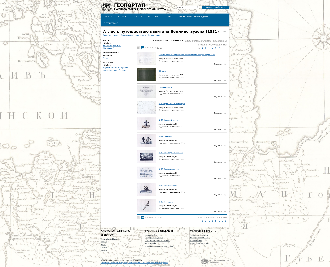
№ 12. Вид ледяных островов (171, 153)
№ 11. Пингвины (165, 136)
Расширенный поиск (215, 7)
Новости (137, 17)
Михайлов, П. (108, 48)
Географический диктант (154, 238)
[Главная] (106, 7)
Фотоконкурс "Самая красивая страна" (159, 246)
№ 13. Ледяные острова (169, 169)
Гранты (103, 245)
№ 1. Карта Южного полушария (172, 104)
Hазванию (176, 40)
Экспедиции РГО (151, 243)
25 (158, 48)
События (104, 247)
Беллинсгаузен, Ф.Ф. (112, 46)
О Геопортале (111, 23)
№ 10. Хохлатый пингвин (169, 120)
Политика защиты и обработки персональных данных (148, 263)
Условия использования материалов (114, 263)
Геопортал (107, 35)
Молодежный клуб (151, 235)
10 (155, 48)
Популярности (220, 40)
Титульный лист (165, 87)
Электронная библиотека (198, 235)
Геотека (168, 17)
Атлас (105, 58)
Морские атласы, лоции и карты (133, 35)
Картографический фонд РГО (193, 17)
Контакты (104, 250)
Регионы (104, 242)
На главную (215, 261)
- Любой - (107, 43)
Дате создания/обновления (198, 40)
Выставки (153, 17)
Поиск (180, 8)
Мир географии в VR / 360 (198, 238)
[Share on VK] (224, 31)
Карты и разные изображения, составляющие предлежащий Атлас (187, 55)
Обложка (162, 71)
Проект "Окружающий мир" (199, 243)
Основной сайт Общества (110, 239)
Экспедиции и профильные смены (157, 241)
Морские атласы (154, 35)
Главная (108, 17)
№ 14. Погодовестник (168, 185)
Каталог (122, 17)
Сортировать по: (161, 40)
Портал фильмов (195, 241)
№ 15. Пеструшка (166, 202)
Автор (106, 40)
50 (161, 48)
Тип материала (111, 53)
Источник (108, 62)
